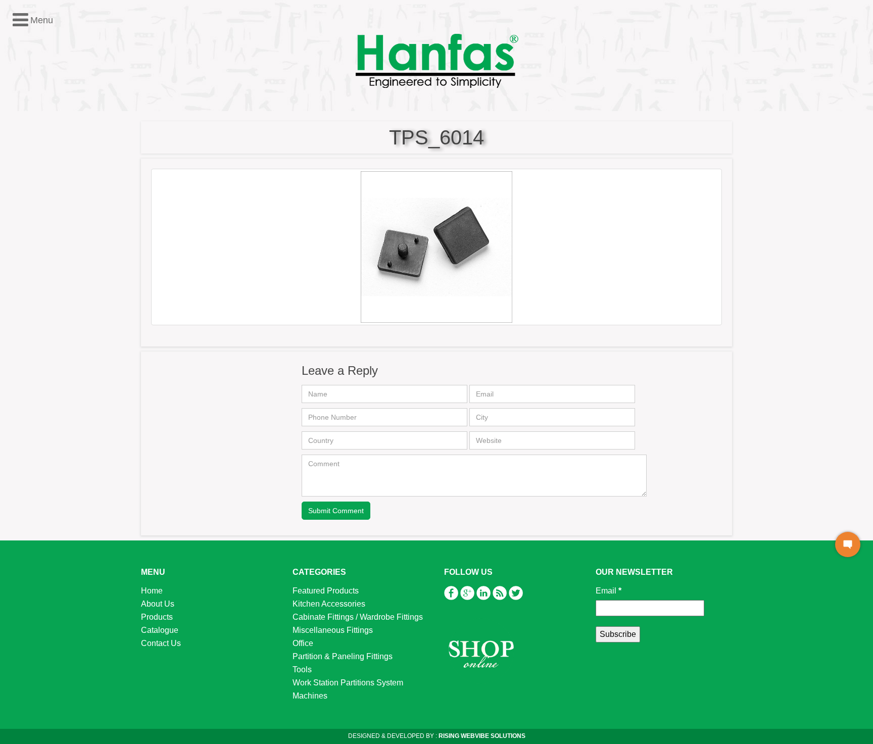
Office (27, 220)
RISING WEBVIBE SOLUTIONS (481, 735)
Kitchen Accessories (53, 180)
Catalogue (159, 630)
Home (152, 590)
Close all (60, 154)
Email (608, 590)
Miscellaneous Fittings (57, 207)
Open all (23, 154)
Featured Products (50, 167)
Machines (34, 272)
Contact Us (161, 643)
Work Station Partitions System (72, 259)
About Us (157, 604)
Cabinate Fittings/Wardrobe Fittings (80, 193)
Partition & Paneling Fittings (67, 233)
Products (157, 617)
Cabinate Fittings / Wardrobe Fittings (358, 617)
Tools (26, 246)
